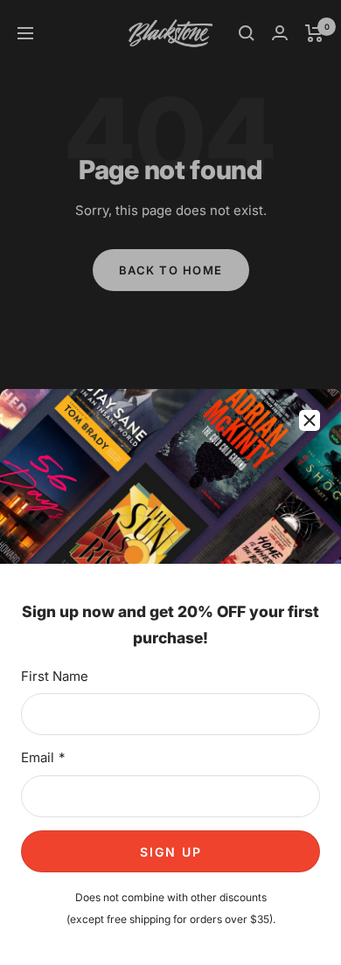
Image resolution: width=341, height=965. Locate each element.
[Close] (309, 420)
